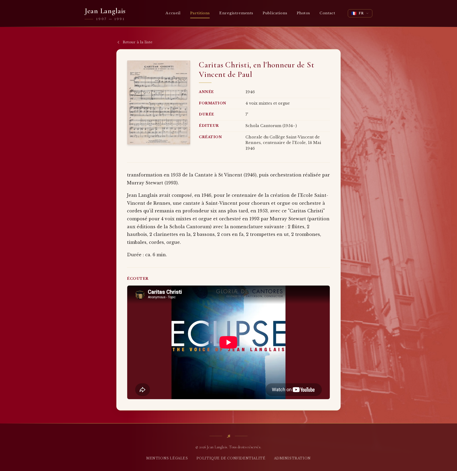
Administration (292, 458)
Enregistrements (236, 13)
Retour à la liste (137, 42)
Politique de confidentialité (231, 458)
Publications (275, 13)
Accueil (173, 13)
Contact (327, 13)
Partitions (200, 13)
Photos (303, 13)
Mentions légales (167, 458)
